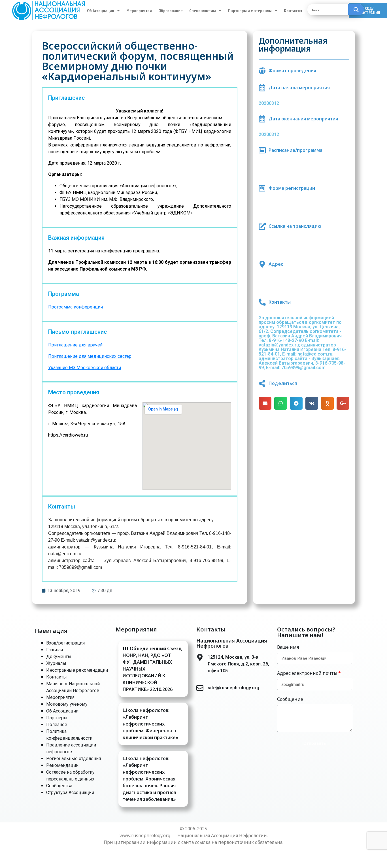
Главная (54, 649)
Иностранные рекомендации (77, 670)
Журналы (56, 663)
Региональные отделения (73, 758)
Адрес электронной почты (307, 673)
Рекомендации (62, 765)
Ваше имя (288, 647)
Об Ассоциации (100, 10)
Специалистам (202, 10)
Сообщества (59, 785)
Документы (58, 656)
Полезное (56, 724)
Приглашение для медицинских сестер (89, 356)
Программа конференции (75, 307)
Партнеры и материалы (250, 10)
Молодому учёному (67, 704)
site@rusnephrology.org (233, 687)
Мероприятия (139, 10)
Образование (170, 10)
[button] (368, 10)
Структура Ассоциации (70, 792)
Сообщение (290, 699)
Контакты (293, 10)
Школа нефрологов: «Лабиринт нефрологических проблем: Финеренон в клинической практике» (150, 724)
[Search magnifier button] (356, 9)
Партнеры (56, 717)
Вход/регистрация (65, 643)
